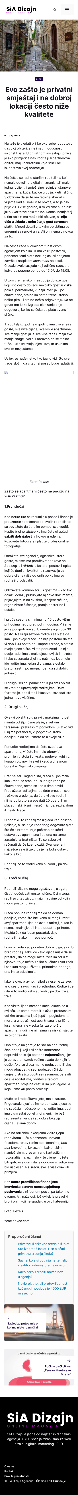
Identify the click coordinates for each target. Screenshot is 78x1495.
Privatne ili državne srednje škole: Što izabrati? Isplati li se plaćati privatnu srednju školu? (43, 1249)
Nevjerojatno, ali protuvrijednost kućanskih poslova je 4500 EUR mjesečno (42, 1288)
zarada (23, 658)
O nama (9, 1466)
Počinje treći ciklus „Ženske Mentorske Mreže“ (57, 1370)
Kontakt (9, 1471)
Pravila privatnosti (16, 1476)
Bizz (39, 79)
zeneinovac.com (17, 1221)
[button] (55, 9)
